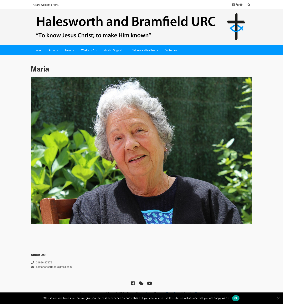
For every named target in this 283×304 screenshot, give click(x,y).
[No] (278, 298)
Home (38, 50)
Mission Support (113, 50)
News (68, 50)
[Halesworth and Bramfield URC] (141, 27)
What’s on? (87, 50)
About (52, 50)
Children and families (143, 50)
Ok (236, 298)
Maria (40, 69)
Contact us (171, 50)
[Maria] (141, 150)
